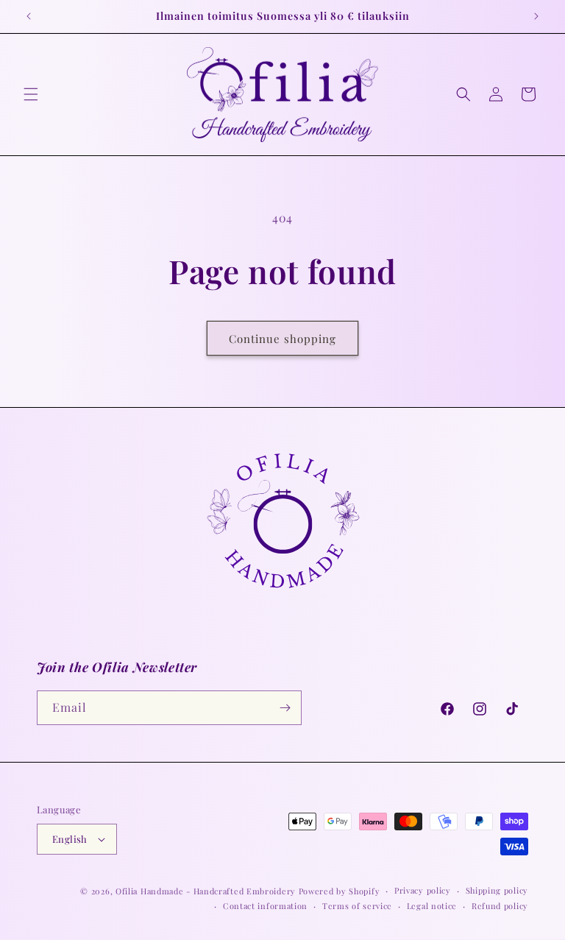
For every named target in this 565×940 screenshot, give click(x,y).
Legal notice (432, 905)
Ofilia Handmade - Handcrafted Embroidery (206, 891)
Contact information (265, 905)
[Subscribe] (285, 707)
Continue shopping (282, 338)
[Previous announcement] (29, 16)
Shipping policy (497, 890)
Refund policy (500, 905)
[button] (31, 94)
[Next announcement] (536, 16)
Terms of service (357, 905)
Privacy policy (422, 890)
